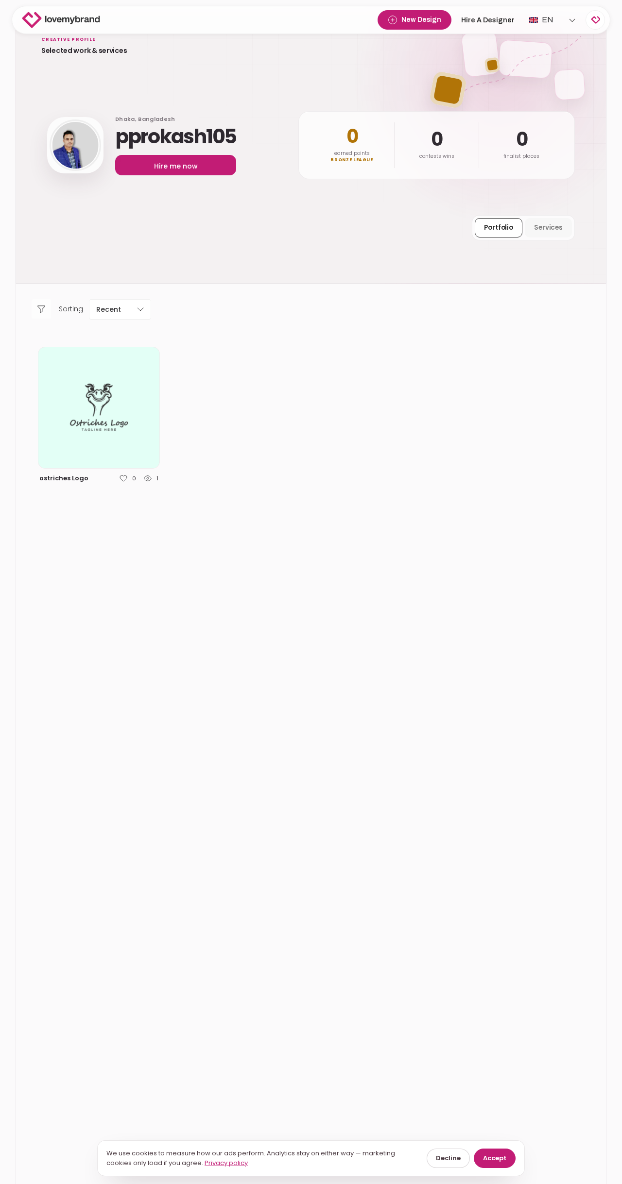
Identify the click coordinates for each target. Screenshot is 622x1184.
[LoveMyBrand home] (61, 20)
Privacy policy (226, 1162)
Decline (448, 1158)
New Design (421, 19)
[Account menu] (595, 20)
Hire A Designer (488, 20)
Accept (494, 1158)
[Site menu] (572, 20)
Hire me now (176, 166)
